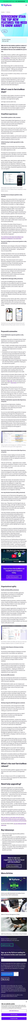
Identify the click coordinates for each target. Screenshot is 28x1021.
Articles (8, 12)
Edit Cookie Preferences (14, 1010)
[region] (14, 1010)
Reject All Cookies (14, 1014)
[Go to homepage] (6, 5)
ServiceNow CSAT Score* (9, 1)
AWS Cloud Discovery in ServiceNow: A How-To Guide (14, 934)
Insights (3, 12)
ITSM (8, 381)
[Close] (26, 1001)
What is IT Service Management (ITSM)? (10, 914)
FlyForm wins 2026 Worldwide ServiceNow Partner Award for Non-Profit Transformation (13, 894)
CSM (11, 381)
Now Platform (7, 58)
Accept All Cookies (14, 1018)
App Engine (14, 382)
